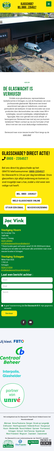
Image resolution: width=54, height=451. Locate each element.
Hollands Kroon (33, 426)
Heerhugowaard (19, 426)
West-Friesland (12, 434)
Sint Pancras (29, 431)
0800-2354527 (36, 171)
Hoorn (5, 428)
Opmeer (35, 428)
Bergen (29, 423)
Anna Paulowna (18, 423)
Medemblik (13, 428)
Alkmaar (7, 423)
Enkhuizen (7, 426)
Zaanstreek (42, 434)
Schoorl (20, 431)
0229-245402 (6, 241)
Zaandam (32, 434)
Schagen (12, 431)
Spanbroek (40, 431)
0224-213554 (6, 267)
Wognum (23, 434)
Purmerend (45, 428)
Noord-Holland (25, 428)
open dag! (27, 135)
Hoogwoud (45, 426)
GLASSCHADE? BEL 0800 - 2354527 (27, 5)
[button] (48, 4)
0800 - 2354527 (17, 159)
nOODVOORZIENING (37, 207)
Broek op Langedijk (41, 423)
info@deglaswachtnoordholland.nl (15, 243)
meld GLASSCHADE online (26, 200)
